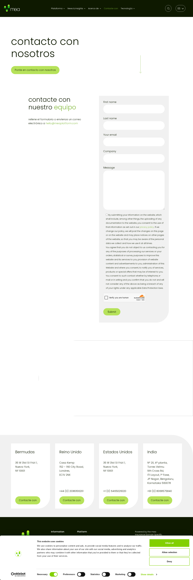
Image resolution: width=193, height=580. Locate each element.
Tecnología (126, 8)
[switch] (81, 574)
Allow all (169, 543)
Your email (110, 134)
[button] (180, 8)
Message (109, 167)
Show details (147, 574)
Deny (169, 561)
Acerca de (93, 8)
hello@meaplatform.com (62, 123)
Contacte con (111, 8)
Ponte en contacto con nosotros (35, 70)
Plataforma (56, 8)
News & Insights (75, 8)
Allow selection (169, 552)
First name (109, 102)
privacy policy (147, 227)
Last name (110, 118)
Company (109, 151)
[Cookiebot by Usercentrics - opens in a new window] (18, 574)
